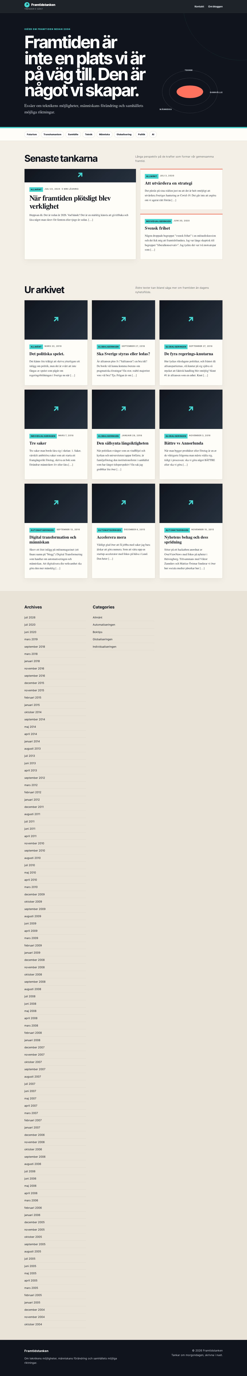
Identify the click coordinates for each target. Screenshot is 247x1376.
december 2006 (34, 1135)
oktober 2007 (33, 1062)
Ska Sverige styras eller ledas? (123, 354)
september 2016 (34, 675)
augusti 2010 (32, 858)
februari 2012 (32, 792)
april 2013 (30, 770)
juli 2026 (29, 617)
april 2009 (30, 930)
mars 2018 (31, 654)
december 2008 (34, 960)
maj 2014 (30, 726)
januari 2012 (32, 799)
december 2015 (34, 683)
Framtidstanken (43, 5)
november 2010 (34, 843)
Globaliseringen (108, 346)
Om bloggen (215, 6)
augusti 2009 (32, 916)
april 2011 (30, 836)
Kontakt (199, 6)
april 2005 (30, 1280)
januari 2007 (32, 1127)
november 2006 (34, 1142)
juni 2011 (29, 828)
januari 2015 (32, 705)
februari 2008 (33, 1032)
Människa (104, 134)
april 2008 (30, 1018)
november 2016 (34, 668)
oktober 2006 (33, 1149)
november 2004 (34, 1317)
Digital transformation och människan (52, 539)
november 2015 (34, 690)
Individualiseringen (158, 221)
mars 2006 (31, 1200)
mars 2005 (31, 1288)
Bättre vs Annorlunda (183, 443)
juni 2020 (30, 632)
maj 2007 (30, 1098)
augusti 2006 (32, 1164)
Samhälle (73, 134)
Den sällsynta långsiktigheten (123, 443)
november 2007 (34, 1054)
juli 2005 (29, 1258)
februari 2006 (33, 1207)
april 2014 (30, 734)
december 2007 (34, 1047)
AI (153, 134)
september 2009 (35, 909)
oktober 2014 (33, 712)
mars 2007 (31, 1113)
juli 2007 (29, 1083)
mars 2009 (31, 938)
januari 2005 (32, 1302)
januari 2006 (32, 1215)
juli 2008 (29, 996)
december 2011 (34, 807)
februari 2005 (33, 1295)
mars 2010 (31, 887)
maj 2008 (30, 1011)
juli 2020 (29, 624)
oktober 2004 (33, 1324)
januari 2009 (32, 952)
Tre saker (37, 443)
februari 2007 (33, 1120)
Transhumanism (52, 134)
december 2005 (34, 1222)
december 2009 (34, 894)
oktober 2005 (33, 1236)
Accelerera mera (111, 537)
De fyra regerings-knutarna (188, 354)
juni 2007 (30, 1091)
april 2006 (30, 1193)
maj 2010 (30, 872)
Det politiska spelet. (46, 354)
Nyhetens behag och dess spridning (186, 539)
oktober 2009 (33, 901)
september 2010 (34, 850)
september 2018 (34, 646)
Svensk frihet (157, 228)
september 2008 (35, 981)
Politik (141, 134)
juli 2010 (29, 865)
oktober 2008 (33, 974)
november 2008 (34, 967)
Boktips (97, 632)
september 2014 (34, 719)
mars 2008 (31, 1025)
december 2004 (34, 1309)
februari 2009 (33, 945)
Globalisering (124, 134)
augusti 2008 (32, 989)
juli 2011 (29, 821)
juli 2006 (29, 1171)
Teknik (88, 134)
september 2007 (34, 1069)
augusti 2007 (32, 1076)
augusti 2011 (32, 814)
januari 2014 (32, 741)
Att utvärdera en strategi (168, 183)
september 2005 (35, 1244)
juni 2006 (30, 1178)
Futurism (32, 134)
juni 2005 (30, 1266)
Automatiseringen (42, 530)
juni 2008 (30, 1003)
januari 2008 (32, 1040)
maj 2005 (30, 1273)
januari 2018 (32, 661)
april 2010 (30, 879)
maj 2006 (30, 1185)
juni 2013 (30, 763)
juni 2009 (30, 923)
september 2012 (34, 777)
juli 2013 (29, 755)
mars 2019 (31, 639)
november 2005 (34, 1229)
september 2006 (35, 1156)
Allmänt (36, 189)
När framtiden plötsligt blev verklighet (70, 201)
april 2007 (30, 1105)
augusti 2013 (32, 748)
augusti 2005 (32, 1251)
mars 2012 (31, 785)
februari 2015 (32, 697)
